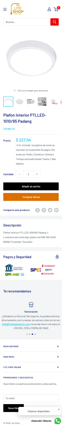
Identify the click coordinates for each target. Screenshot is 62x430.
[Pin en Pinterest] (43, 209)
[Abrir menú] (5, 9)
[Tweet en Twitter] (50, 209)
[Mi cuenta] (49, 9)
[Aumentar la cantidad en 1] (37, 174)
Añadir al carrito (31, 186)
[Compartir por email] (56, 209)
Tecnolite (9, 128)
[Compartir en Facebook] (37, 209)
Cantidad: (8, 174)
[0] (56, 9)
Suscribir (13, 408)
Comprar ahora (31, 196)
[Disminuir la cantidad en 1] (19, 174)
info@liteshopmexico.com (16, 324)
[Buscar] (54, 22)
